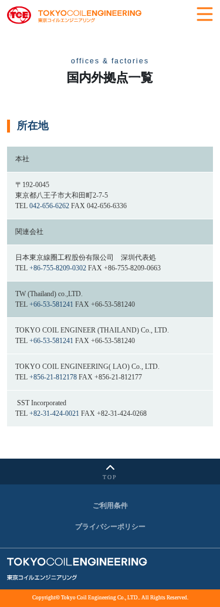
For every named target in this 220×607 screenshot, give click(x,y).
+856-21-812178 (53, 377)
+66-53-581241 (51, 304)
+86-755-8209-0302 (57, 268)
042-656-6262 (49, 206)
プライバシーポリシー (110, 526)
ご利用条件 (110, 505)
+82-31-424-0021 (54, 413)
